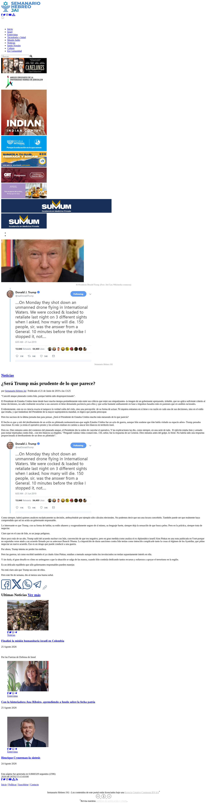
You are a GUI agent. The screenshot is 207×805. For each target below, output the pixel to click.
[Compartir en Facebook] (7, 632)
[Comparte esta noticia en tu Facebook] (6, 588)
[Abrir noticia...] (27, 629)
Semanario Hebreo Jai (15, 391)
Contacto (34, 784)
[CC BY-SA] (103, 796)
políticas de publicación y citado (111, 801)
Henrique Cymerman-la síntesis (20, 757)
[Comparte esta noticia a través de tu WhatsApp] (27, 588)
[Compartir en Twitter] (10, 632)
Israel (9, 32)
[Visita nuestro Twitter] (4, 15)
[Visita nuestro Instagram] (7, 15)
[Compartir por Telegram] (38, 588)
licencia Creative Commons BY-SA (142, 792)
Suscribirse (23, 784)
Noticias (11, 42)
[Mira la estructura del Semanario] (13, 15)
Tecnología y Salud (16, 37)
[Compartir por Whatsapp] (13, 632)
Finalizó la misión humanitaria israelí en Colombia (32, 640)
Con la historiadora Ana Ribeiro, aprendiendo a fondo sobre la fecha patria (48, 702)
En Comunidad (14, 51)
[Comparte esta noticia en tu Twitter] (17, 588)
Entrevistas (12, 34)
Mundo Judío (13, 40)
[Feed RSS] (17, 779)
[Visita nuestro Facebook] (1, 15)
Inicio (10, 29)
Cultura (10, 48)
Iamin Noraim (14, 45)
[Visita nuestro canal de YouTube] (10, 15)
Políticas (12, 784)
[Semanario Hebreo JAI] (20, 12)
